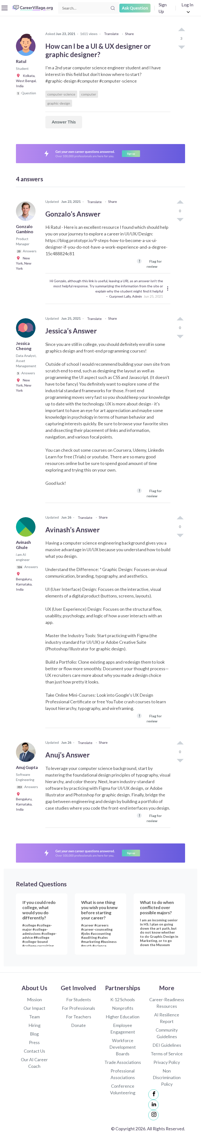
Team (34, 1016)
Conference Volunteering (122, 1089)
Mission (34, 999)
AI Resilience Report (166, 1018)
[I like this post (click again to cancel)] (181, 30)
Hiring (34, 1025)
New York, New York (23, 263)
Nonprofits (122, 1008)
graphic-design (58, 103)
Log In (187, 4)
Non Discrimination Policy (167, 1077)
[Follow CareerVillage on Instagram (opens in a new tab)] (153, 1115)
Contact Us (34, 1051)
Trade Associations (122, 1062)
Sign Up (163, 8)
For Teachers (78, 1016)
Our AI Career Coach (34, 1063)
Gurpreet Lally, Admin (125, 296)
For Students (78, 999)
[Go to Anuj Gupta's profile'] (27, 753)
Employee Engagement (122, 1029)
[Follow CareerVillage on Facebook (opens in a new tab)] (153, 1094)
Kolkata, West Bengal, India (26, 80)
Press (34, 1042)
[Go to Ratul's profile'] (27, 47)
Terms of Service (167, 1053)
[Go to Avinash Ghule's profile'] (27, 528)
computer (88, 94)
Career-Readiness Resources (166, 1003)
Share (129, 34)
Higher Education (122, 1016)
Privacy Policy (166, 1062)
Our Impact (34, 1008)
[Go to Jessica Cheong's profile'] (27, 329)
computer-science (61, 94)
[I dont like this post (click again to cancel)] (181, 47)
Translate (111, 34)
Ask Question (135, 8)
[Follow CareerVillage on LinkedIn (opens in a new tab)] (153, 1105)
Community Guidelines (167, 1033)
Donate (78, 1025)
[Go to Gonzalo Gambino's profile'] (27, 212)
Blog (34, 1033)
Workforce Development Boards (122, 1047)
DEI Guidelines (166, 1045)
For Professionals (78, 1008)
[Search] (112, 8)
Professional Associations (123, 1074)
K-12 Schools (122, 999)
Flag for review (150, 263)
